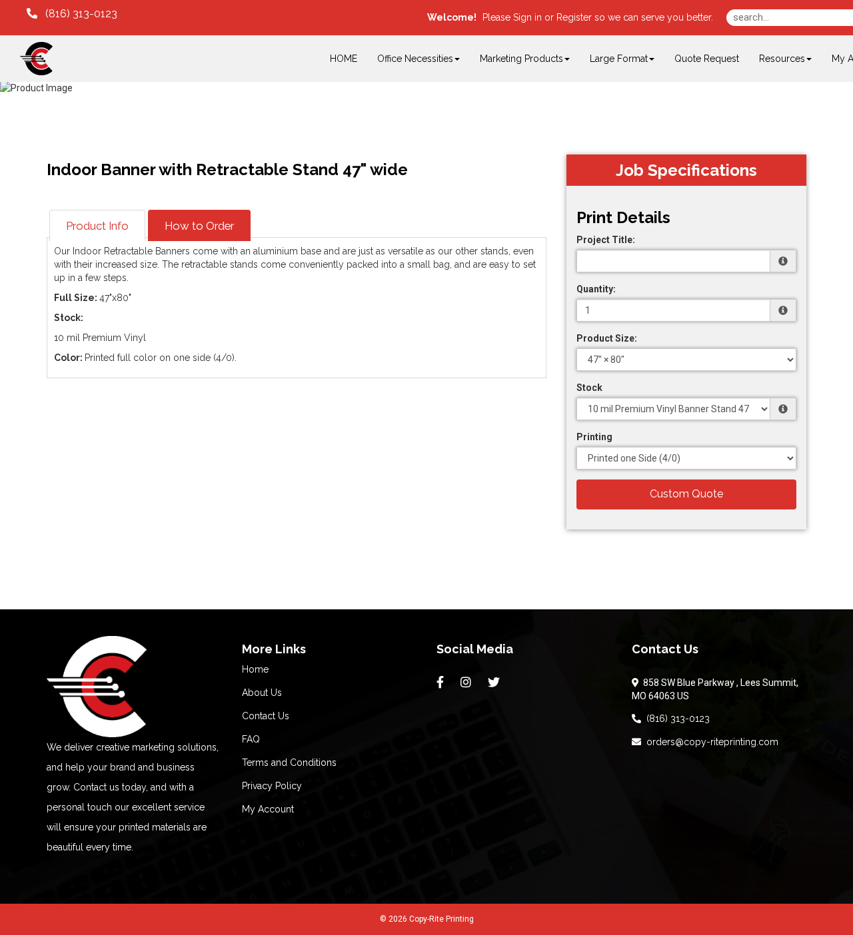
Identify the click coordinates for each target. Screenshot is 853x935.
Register (574, 17)
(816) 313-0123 (675, 718)
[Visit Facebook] (441, 682)
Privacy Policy (272, 785)
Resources (782, 58)
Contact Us (265, 716)
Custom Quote (686, 493)
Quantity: (596, 289)
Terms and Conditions (289, 762)
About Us (262, 692)
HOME (343, 58)
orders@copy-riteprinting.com (709, 742)
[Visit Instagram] (467, 682)
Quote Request (706, 58)
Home (255, 669)
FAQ (251, 739)
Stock (589, 387)
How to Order (199, 225)
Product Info (97, 225)
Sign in (527, 17)
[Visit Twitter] (495, 682)
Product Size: (606, 338)
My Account (268, 809)
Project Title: (605, 239)
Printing (594, 437)
